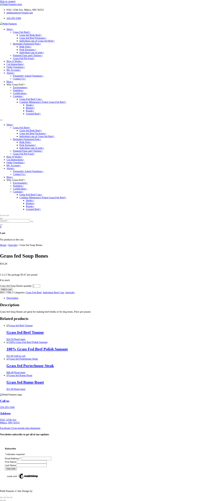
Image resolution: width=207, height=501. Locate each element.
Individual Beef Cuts (53, 292)
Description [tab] (12, 298)
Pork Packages (27, 49)
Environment (20, 87)
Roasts (30, 110)
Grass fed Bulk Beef (30, 35)
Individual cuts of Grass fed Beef (37, 40)
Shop (10, 29)
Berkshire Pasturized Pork (27, 43)
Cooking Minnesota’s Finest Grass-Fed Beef (42, 102)
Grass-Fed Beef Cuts (31, 99)
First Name (11, 462)
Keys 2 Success (41, 491)
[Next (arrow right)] (4, 500)
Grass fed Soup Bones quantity (16, 285)
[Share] (7, 497)
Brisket (30, 107)
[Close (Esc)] (11, 497)
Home (3, 245)
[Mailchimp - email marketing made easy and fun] (22, 478)
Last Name (11, 465)
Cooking (18, 96)
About (10, 73)
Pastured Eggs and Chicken (28, 55)
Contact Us (19, 78)
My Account (13, 70)
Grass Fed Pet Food (24, 58)
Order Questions (15, 67)
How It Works (14, 61)
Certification (20, 93)
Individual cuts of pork (31, 52)
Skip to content (7, 1)
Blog (9, 81)
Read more (19, 339)
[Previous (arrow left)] (1, 500)
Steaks (30, 105)
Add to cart (6, 289)
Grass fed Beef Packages (33, 38)
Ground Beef (33, 113)
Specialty (13, 245)
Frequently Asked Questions (28, 75)
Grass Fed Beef (22, 32)
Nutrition (18, 90)
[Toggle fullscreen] (4, 497)
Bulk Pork (25, 46)
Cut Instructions (15, 64)
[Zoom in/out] (1, 497)
